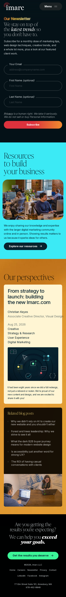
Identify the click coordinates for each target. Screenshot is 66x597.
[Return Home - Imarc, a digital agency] (14, 7)
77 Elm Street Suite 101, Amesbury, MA (33, 584)
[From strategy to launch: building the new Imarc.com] (33, 344)
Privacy (8, 113)
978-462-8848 (33, 587)
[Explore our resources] (33, 200)
